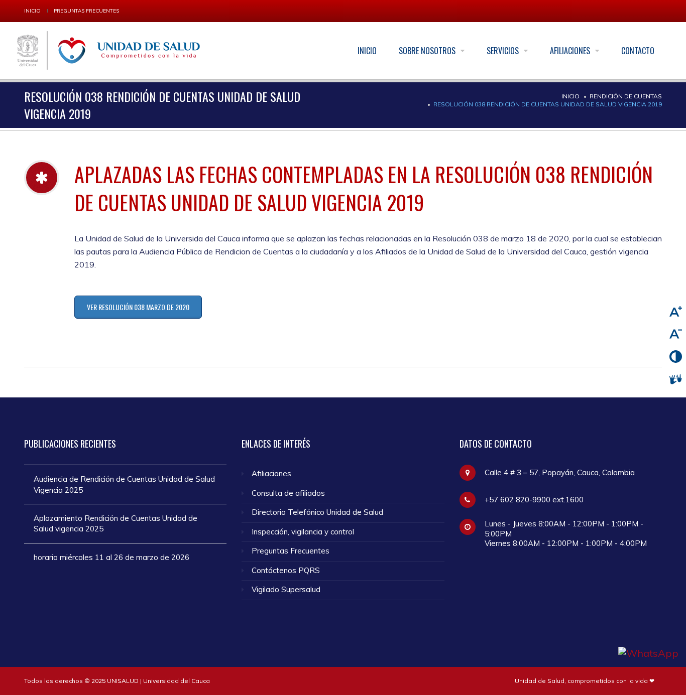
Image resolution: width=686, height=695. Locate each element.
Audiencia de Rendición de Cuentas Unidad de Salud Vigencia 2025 (124, 484)
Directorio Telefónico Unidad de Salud (317, 512)
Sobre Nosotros (428, 51)
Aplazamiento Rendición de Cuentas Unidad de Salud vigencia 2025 (115, 523)
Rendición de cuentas (626, 96)
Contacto (637, 51)
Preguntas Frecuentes (86, 11)
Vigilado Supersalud (286, 589)
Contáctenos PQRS (286, 570)
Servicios (504, 51)
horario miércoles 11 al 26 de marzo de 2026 (111, 557)
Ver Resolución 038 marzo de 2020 (138, 307)
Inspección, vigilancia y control (303, 531)
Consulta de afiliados (288, 493)
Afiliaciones (571, 51)
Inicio (32, 11)
